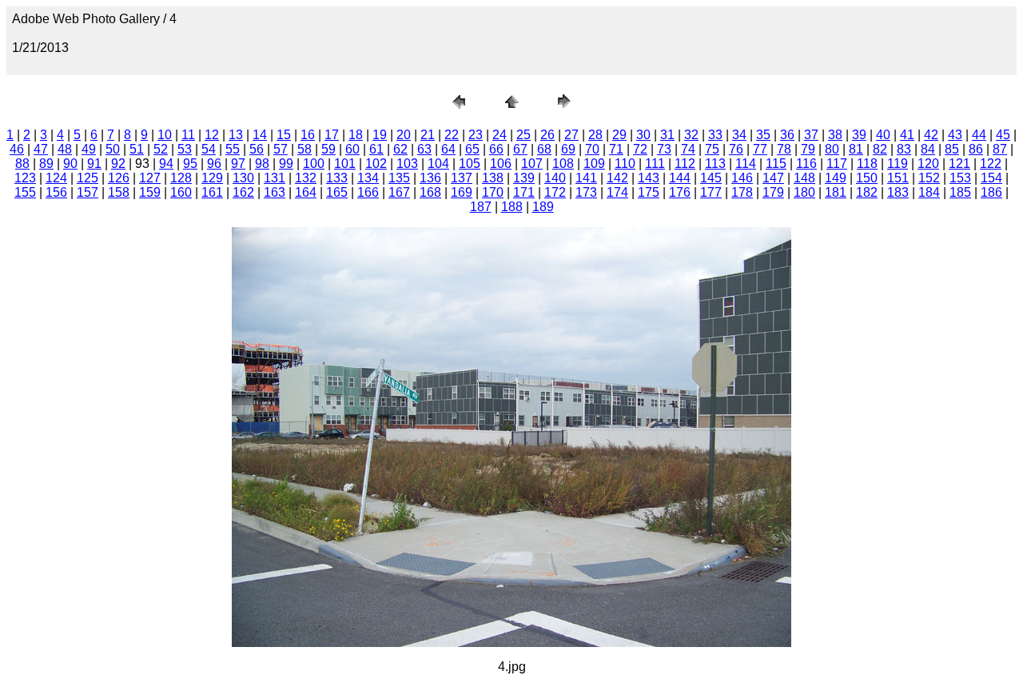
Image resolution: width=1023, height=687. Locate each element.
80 (832, 149)
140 (555, 178)
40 (883, 135)
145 (711, 178)
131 (274, 178)
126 (118, 178)
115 (776, 163)
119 (897, 163)
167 (399, 192)
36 (787, 135)
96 (214, 163)
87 (1000, 149)
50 (112, 149)
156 (56, 192)
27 (571, 135)
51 (136, 149)
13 (236, 135)
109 (594, 163)
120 (928, 163)
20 (403, 135)
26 (547, 135)
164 (305, 192)
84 (928, 149)
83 (904, 149)
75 (712, 149)
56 (256, 149)
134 (368, 178)
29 (619, 135)
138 (493, 178)
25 (523, 135)
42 (931, 135)
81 (856, 149)
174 (617, 192)
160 (181, 192)
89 (46, 163)
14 (260, 135)
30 (643, 135)
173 (586, 192)
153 (960, 178)
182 (867, 192)
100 (313, 163)
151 (898, 178)
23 (475, 135)
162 (243, 192)
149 (835, 178)
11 (188, 135)
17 (331, 135)
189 (543, 207)
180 (804, 192)
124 (56, 178)
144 (680, 178)
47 (41, 149)
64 (448, 149)
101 (345, 163)
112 (685, 163)
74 (688, 149)
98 (262, 163)
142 (617, 178)
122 (990, 163)
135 (399, 178)
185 (960, 192)
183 (898, 192)
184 (929, 192)
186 (991, 192)
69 (568, 149)
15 (284, 135)
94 (166, 163)
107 (532, 163)
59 (328, 149)
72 (640, 149)
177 (711, 192)
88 (22, 163)
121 (959, 163)
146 (742, 178)
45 (1003, 135)
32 (691, 135)
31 (667, 135)
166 (368, 192)
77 (760, 149)
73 (664, 149)
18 (355, 135)
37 (811, 135)
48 (65, 149)
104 (438, 163)
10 (164, 135)
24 (499, 135)
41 (907, 135)
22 (451, 135)
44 (979, 135)
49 (89, 149)
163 (274, 192)
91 (94, 163)
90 (70, 163)
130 (243, 178)
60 (352, 149)
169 (461, 192)
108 (563, 163)
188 (512, 207)
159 (150, 192)
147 (773, 178)
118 (867, 163)
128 (181, 178)
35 (763, 135)
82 (880, 149)
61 (376, 149)
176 (680, 192)
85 (952, 149)
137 (461, 178)
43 (955, 135)
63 (424, 149)
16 (308, 135)
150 (867, 178)
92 (118, 163)
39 (859, 135)
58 (304, 149)
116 (806, 163)
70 (592, 149)
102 (376, 163)
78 (784, 149)
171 (524, 192)
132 (305, 178)
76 (736, 149)
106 (501, 163)
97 (238, 163)
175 (648, 192)
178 (742, 192)
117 (836, 163)
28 (595, 135)
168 (430, 192)
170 (493, 192)
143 (648, 178)
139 (524, 178)
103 (407, 163)
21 (427, 135)
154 (991, 178)
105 (469, 163)
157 (87, 192)
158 (118, 192)
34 (739, 135)
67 (520, 149)
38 (835, 135)
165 (337, 192)
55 (232, 149)
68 (544, 149)
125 (87, 178)
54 (208, 149)
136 (430, 178)
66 (496, 149)
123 (25, 178)
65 (472, 149)
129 (212, 178)
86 (976, 149)
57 (280, 149)
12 (212, 135)
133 (337, 178)
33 (715, 135)
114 (745, 163)
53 (184, 149)
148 (804, 178)
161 (212, 192)
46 (17, 149)
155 (25, 192)
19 (379, 135)
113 (715, 163)
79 (808, 149)
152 (929, 178)
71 (616, 149)
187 (481, 207)
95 (190, 163)
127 (150, 178)
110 (625, 163)
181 (835, 192)
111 (655, 163)
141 (586, 178)
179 (773, 192)
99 (286, 163)
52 (160, 149)
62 (400, 149)
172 (555, 192)
